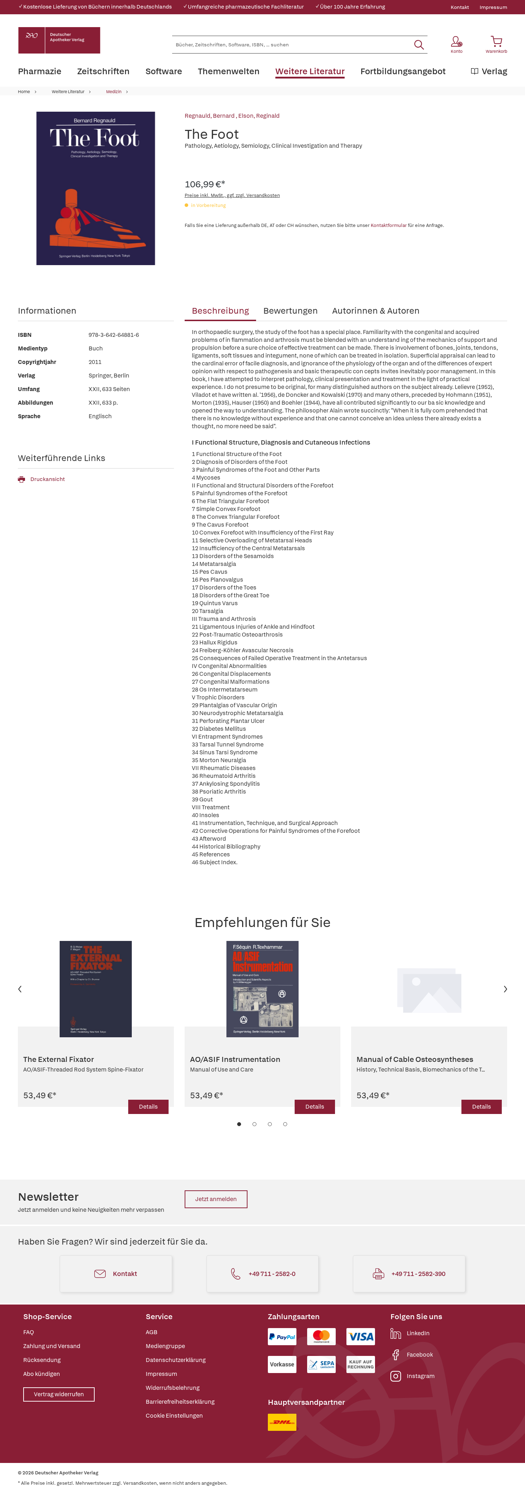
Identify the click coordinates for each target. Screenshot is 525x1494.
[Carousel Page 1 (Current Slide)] (239, 1124)
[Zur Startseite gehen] (59, 40)
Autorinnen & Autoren (376, 310)
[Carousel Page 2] (254, 1124)
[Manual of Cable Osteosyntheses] (429, 989)
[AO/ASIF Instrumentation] (263, 989)
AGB (152, 1332)
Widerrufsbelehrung (173, 1388)
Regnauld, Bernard (210, 116)
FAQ (28, 1332)
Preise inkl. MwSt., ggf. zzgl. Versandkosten (232, 195)
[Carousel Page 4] (285, 1124)
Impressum (493, 7)
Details (148, 1106)
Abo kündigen (41, 1374)
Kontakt (460, 7)
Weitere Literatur (68, 92)
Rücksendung (42, 1360)
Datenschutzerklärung (176, 1360)
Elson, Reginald (259, 116)
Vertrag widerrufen (59, 1394)
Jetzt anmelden (216, 1199)
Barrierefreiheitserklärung (180, 1402)
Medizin (113, 92)
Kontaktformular (389, 225)
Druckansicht (47, 479)
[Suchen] (419, 45)
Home (24, 92)
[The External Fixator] (96, 989)
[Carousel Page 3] (270, 1124)
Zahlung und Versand (51, 1346)
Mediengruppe (165, 1346)
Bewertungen (290, 310)
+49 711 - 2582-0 (272, 1274)
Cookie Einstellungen (174, 1415)
